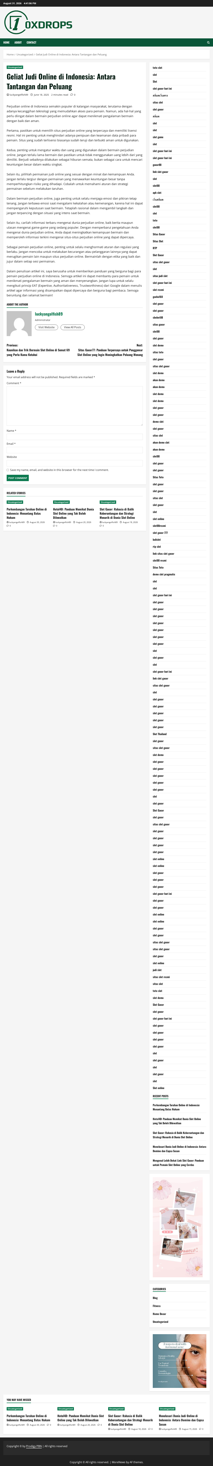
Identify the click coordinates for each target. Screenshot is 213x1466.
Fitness (157, 1306)
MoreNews (118, 1462)
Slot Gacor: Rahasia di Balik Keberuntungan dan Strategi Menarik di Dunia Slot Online (117, 513)
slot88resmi (159, 526)
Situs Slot (158, 241)
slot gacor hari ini (162, 88)
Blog (155, 1298)
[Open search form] (208, 42)
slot (155, 75)
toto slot (157, 68)
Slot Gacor (158, 255)
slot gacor (158, 109)
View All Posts (72, 327)
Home (6, 42)
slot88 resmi (159, 560)
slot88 (156, 186)
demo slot (158, 422)
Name (11, 431)
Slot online (158, 1088)
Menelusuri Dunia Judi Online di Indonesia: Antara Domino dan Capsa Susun (179, 1149)
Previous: (38, 350)
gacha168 (158, 297)
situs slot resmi (161, 977)
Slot (155, 81)
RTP (155, 248)
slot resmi (158, 290)
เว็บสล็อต (158, 199)
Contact (31, 42)
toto (155, 220)
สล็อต (156, 116)
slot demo (158, 345)
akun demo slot (161, 442)
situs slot (158, 102)
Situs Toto (158, 477)
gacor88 (157, 165)
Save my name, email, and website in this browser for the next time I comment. (59, 470)
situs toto (158, 352)
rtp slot (157, 547)
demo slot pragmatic (164, 574)
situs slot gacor (161, 262)
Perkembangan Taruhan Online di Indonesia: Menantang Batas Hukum (27, 513)
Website (12, 457)
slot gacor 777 (160, 533)
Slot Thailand (160, 734)
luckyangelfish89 (19, 94)
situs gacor (159, 324)
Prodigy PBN (34, 1446)
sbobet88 (158, 317)
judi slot (157, 970)
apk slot (157, 193)
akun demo (159, 380)
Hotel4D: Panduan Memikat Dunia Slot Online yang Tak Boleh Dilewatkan (73, 513)
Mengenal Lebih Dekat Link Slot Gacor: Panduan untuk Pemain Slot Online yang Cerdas (178, 1162)
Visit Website (46, 327)
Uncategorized (15, 67)
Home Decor (159, 1314)
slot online (158, 519)
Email (11, 444)
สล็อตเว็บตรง (160, 95)
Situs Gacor (159, 234)
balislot (157, 540)
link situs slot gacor (163, 554)
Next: (110, 350)
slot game (158, 137)
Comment (14, 383)
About (18, 42)
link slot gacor (160, 172)
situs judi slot (160, 276)
